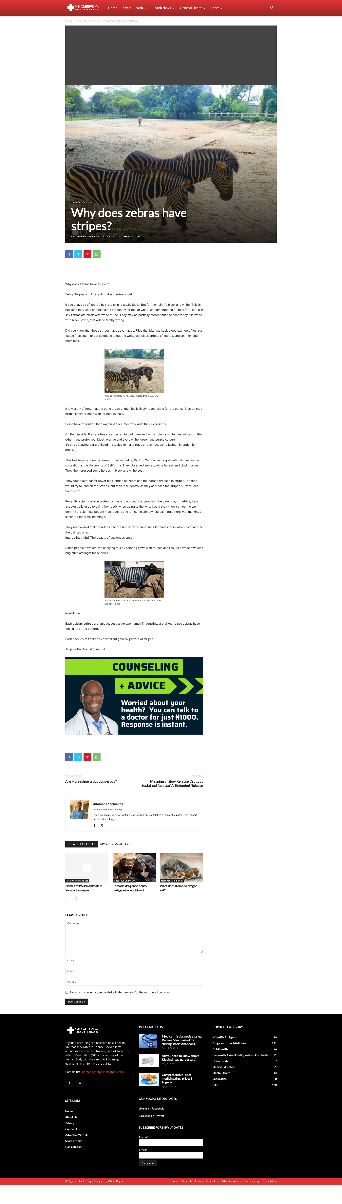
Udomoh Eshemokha (87, 236)
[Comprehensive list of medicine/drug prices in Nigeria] (149, 1079)
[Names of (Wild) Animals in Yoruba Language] (86, 867)
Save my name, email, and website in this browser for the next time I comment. (120, 992)
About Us (71, 1117)
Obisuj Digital (115, 1181)
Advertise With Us (76, 1135)
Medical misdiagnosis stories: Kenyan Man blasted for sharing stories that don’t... (182, 1040)
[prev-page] (67, 898)
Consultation (73, 1146)
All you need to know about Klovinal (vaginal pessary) (180, 1057)
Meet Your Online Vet (88, 20)
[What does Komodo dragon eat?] (181, 867)
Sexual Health (133, 8)
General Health (191, 8)
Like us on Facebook (151, 1108)
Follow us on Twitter (151, 1115)
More (215, 8)
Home (112, 8)
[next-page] (74, 898)
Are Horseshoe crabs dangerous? (91, 781)
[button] (272, 8)
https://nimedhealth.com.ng (107, 809)
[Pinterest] (87, 254)
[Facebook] (69, 254)
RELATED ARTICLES (81, 844)
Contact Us (72, 1129)
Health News (161, 8)
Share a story (73, 1141)
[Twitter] (78, 254)
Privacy (69, 1123)
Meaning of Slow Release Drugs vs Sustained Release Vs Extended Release (172, 783)
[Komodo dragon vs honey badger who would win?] (134, 867)
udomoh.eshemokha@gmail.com (102, 1072)
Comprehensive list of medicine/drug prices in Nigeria (177, 1078)
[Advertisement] (171, 55)
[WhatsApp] (97, 254)
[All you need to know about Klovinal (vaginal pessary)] (149, 1060)
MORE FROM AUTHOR (116, 844)
